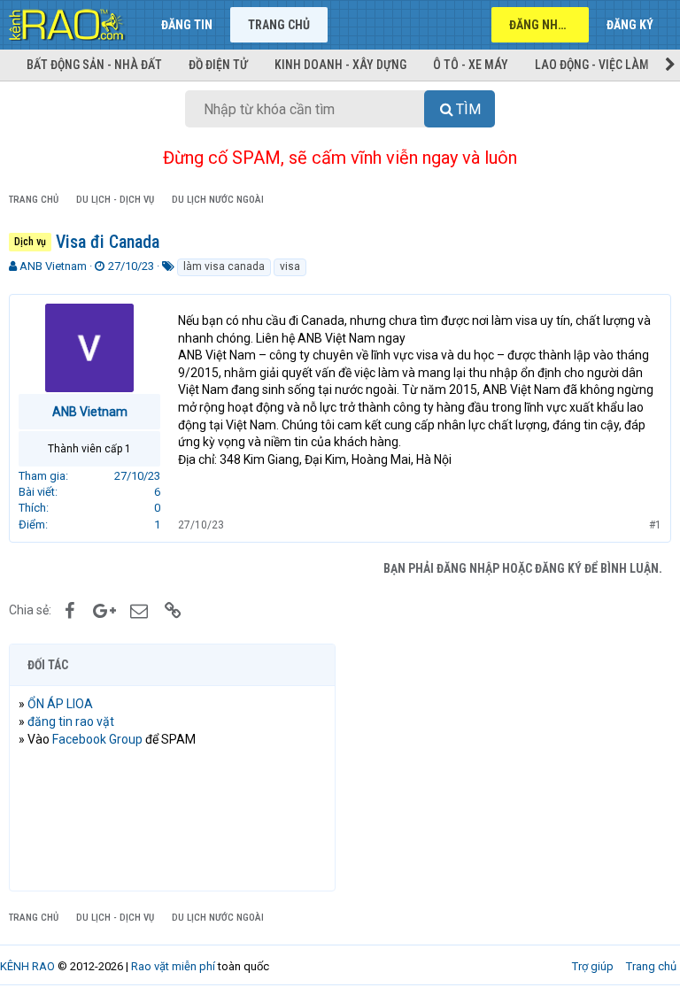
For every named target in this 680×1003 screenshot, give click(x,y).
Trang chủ (279, 25)
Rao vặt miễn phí (173, 966)
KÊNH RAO (27, 966)
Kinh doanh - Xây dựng (340, 65)
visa (290, 266)
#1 (655, 525)
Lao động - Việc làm (592, 65)
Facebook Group (97, 739)
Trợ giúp (593, 966)
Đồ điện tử (218, 65)
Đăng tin (186, 25)
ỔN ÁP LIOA (60, 704)
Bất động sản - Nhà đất (94, 65)
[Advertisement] (507, 767)
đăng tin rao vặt (70, 721)
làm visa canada (224, 266)
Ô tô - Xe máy (470, 65)
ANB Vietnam (53, 266)
